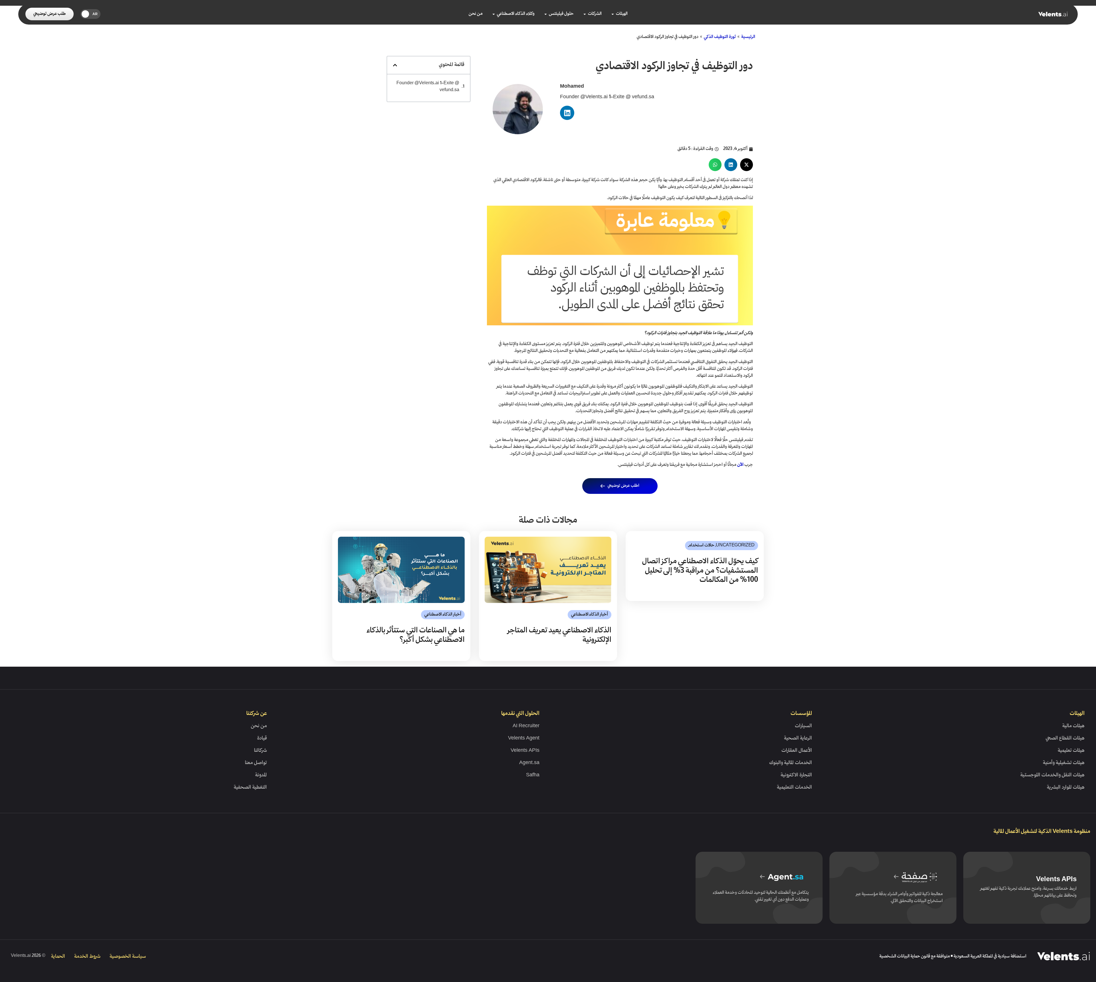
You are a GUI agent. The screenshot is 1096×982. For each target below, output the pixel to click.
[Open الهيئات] (613, 14)
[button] (746, 164)
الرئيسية (748, 37)
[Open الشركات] (585, 14)
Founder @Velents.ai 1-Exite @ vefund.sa (427, 87)
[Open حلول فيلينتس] (545, 14)
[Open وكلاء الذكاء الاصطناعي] (493, 14)
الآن (740, 465)
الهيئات (1077, 714)
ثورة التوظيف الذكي (720, 37)
